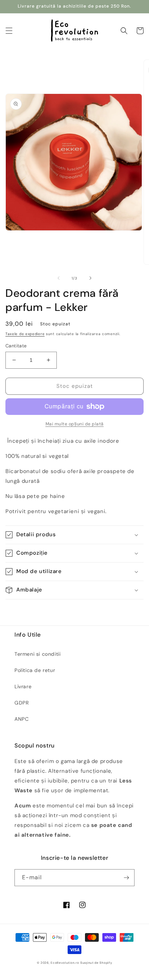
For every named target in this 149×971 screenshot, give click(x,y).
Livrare (22, 686)
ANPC (21, 719)
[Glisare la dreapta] (90, 278)
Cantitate (16, 346)
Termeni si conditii (37, 654)
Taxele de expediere (24, 333)
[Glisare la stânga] (59, 278)
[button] (9, 31)
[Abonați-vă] (126, 877)
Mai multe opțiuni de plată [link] (75, 424)
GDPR (21, 702)
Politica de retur (34, 670)
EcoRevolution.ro (65, 963)
